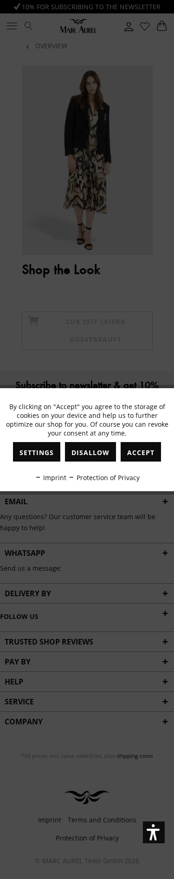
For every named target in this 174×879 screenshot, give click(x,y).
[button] (154, 832)
